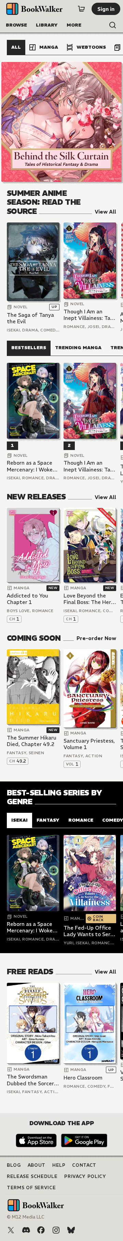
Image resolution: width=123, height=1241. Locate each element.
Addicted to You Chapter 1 (27, 599)
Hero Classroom (83, 1077)
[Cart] (81, 8)
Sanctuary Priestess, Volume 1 (89, 744)
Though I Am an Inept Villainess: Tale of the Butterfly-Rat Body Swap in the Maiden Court (90, 315)
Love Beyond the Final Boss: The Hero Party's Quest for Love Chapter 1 (89, 599)
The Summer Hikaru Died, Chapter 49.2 (31, 741)
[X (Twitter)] (11, 1230)
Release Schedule (32, 1176)
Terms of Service (31, 1187)
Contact (84, 1165)
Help (59, 1165)
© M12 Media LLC (25, 1217)
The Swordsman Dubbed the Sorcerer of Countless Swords (33, 1080)
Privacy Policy (85, 1176)
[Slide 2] (61, 122)
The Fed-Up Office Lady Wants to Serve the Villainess (90, 931)
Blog (14, 1165)
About (36, 1165)
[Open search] (112, 25)
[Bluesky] (71, 1230)
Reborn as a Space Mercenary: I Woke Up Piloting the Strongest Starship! (31, 466)
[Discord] (26, 1230)
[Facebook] (41, 1230)
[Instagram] (56, 1230)
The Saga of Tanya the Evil (30, 318)
